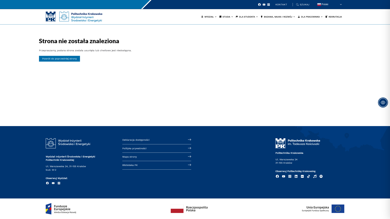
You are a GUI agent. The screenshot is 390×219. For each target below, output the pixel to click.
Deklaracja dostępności (135, 139)
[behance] (308, 176)
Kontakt (281, 4)
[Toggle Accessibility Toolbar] (383, 102)
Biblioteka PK (130, 165)
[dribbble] (315, 176)
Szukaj (304, 4)
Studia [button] (226, 17)
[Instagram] (268, 4)
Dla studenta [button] (247, 17)
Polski (324, 4)
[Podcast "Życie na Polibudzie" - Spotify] (321, 176)
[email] (302, 176)
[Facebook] (259, 4)
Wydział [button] (209, 17)
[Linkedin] (296, 176)
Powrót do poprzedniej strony (59, 58)
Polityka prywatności (134, 148)
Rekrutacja (335, 17)
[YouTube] (264, 4)
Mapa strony (129, 156)
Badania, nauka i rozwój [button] (278, 17)
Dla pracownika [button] (310, 17)
